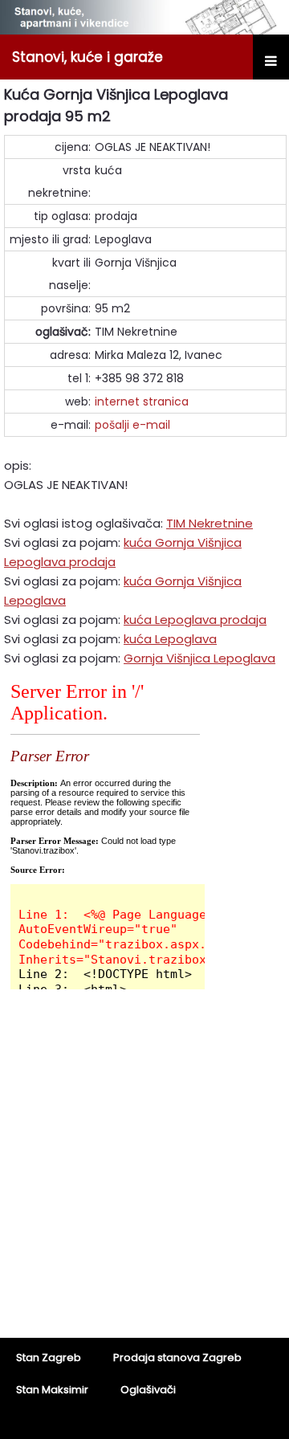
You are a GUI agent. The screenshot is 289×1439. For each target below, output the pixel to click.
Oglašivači (148, 1389)
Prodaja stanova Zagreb (177, 1357)
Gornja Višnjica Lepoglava (199, 658)
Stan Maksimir (52, 1389)
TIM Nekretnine (209, 523)
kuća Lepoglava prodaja (195, 619)
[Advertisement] (144, 1174)
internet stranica (142, 401)
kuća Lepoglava (170, 638)
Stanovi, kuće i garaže (87, 57)
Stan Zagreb (48, 1357)
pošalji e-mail (132, 425)
